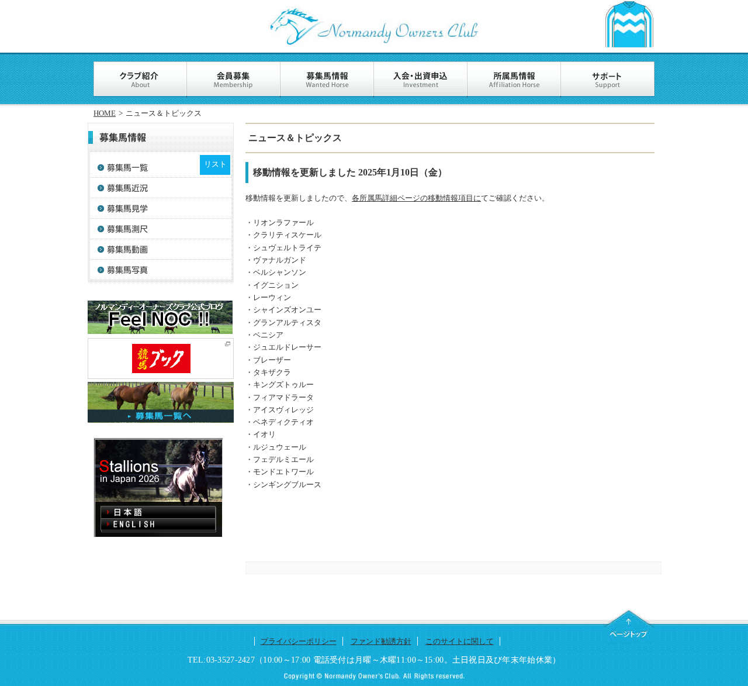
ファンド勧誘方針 (381, 641)
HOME (105, 113)
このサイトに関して (459, 641)
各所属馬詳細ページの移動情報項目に (416, 198)
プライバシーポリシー (299, 641)
